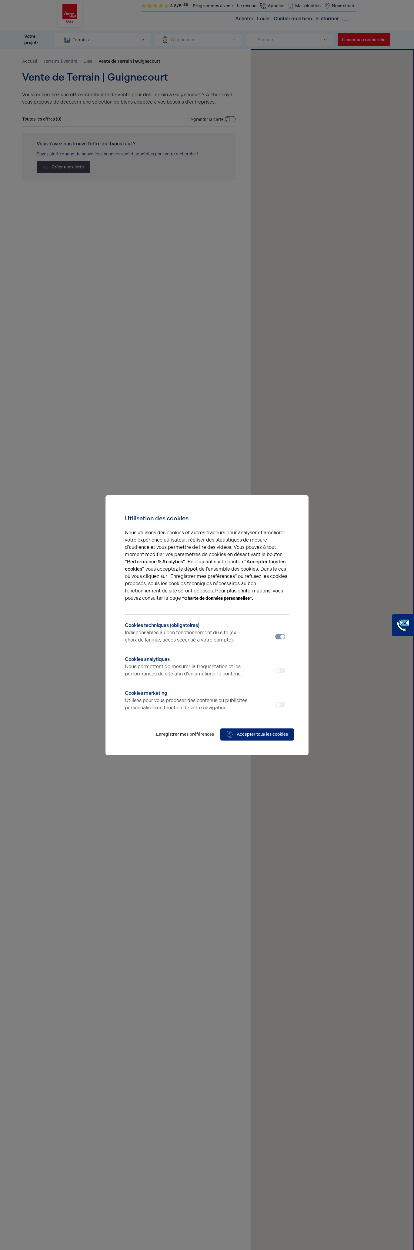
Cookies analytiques (183, 666)
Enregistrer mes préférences (185, 734)
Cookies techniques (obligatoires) (182, 632)
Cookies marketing (186, 700)
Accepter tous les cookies (262, 734)
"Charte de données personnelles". (217, 598)
